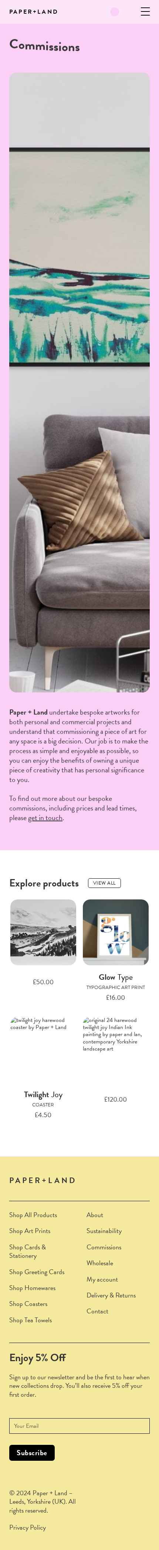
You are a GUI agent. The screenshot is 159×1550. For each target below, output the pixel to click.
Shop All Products (33, 1214)
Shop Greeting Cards (36, 1271)
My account (102, 1279)
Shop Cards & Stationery (27, 1251)
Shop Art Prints (29, 1230)
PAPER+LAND (33, 11)
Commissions (104, 1247)
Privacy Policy (27, 1527)
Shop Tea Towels (30, 1320)
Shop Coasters (28, 1303)
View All (104, 883)
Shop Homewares (32, 1287)
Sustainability (104, 1230)
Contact (97, 1311)
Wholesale (100, 1263)
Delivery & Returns (111, 1295)
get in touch (45, 817)
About (95, 1214)
